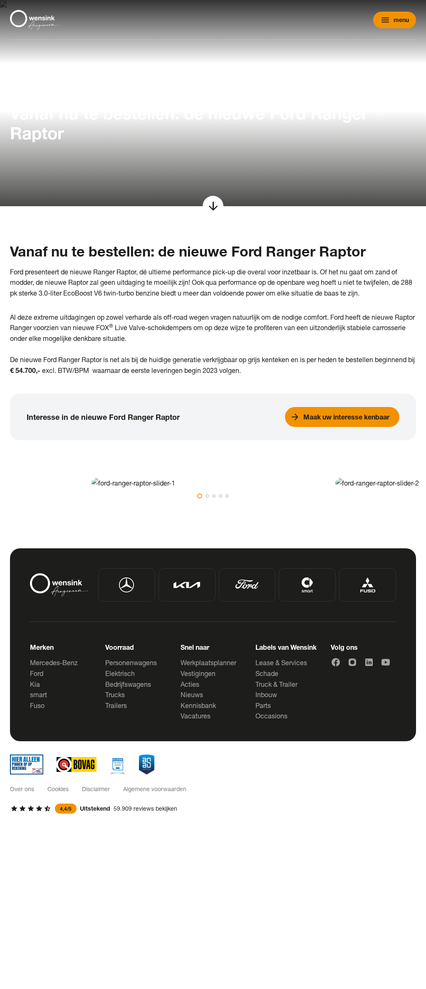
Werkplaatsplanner (208, 662)
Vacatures (196, 716)
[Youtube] (386, 662)
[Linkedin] (369, 662)
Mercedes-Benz (54, 662)
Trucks (115, 694)
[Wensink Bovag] (77, 764)
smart (38, 694)
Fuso (37, 705)
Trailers (116, 705)
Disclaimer (96, 788)
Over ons (22, 788)
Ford (36, 673)
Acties (190, 684)
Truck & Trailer (276, 684)
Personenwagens (131, 662)
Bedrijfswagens (128, 684)
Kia (35, 684)
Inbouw (266, 694)
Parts (263, 705)
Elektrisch (120, 673)
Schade (266, 673)
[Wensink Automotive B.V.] (35, 20)
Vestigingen (198, 673)
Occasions (271, 716)
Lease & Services (281, 662)
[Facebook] (336, 662)
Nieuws (192, 694)
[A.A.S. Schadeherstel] (147, 764)
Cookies (58, 788)
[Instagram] (352, 662)
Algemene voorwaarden (154, 788)
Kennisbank (198, 705)
